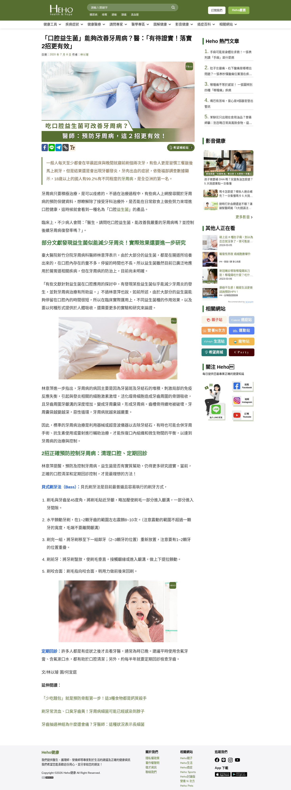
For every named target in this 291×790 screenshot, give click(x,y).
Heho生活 (186, 762)
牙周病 (127, 179)
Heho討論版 (187, 776)
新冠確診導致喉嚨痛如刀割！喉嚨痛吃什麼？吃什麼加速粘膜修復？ (236, 273)
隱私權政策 (152, 758)
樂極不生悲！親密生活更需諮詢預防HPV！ (236, 289)
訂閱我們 (216, 10)
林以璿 (84, 54)
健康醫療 (94, 24)
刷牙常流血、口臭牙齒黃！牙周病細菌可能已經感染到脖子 (93, 711)
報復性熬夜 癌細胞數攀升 (235, 253)
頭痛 (123, 14)
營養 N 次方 (187, 781)
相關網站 (226, 24)
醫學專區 (138, 24)
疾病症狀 (72, 24)
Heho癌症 (186, 767)
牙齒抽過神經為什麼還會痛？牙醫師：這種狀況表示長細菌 (93, 724)
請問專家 (116, 24)
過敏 (114, 14)
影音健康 (182, 24)
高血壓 (135, 14)
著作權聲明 (152, 762)
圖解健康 (160, 24)
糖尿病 (93, 14)
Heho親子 (186, 758)
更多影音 (243, 217)
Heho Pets (186, 785)
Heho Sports (188, 772)
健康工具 (50, 24)
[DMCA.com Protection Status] (47, 777)
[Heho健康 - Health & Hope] (61, 10)
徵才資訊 (151, 767)
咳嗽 (104, 14)
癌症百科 (204, 24)
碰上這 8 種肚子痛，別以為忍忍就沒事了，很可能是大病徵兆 (236, 239)
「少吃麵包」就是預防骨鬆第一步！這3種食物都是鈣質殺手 (94, 698)
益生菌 (123, 209)
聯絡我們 (151, 772)
